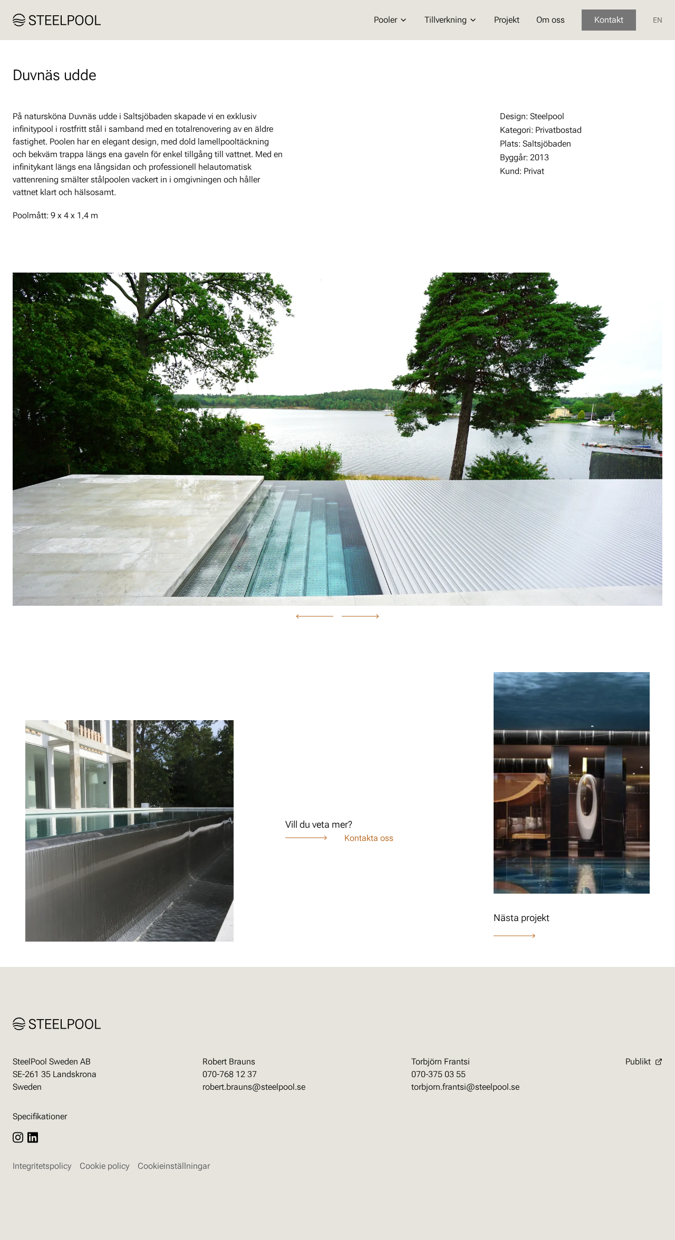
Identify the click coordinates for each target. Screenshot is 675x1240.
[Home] (57, 20)
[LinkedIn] (32, 1137)
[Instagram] (18, 1137)
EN (657, 20)
